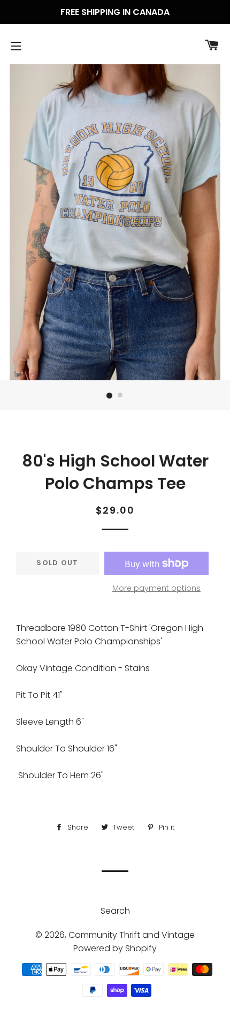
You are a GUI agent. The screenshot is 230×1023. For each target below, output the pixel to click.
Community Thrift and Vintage (131, 935)
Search (115, 911)
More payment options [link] (156, 588)
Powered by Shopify (115, 948)
